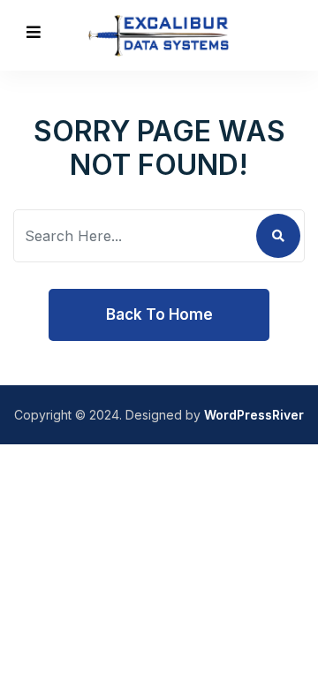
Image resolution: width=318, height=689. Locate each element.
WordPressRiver (254, 414)
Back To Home (159, 314)
